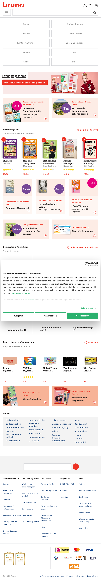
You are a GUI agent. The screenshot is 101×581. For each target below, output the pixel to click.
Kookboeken (35, 433)
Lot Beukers (49, 166)
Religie (55, 431)
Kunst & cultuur (37, 437)
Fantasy (10, 431)
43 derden (30, 299)
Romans (56, 435)
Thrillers (78, 438)
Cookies (80, 576)
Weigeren (18, 316)
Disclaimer (92, 576)
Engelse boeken (75, 24)
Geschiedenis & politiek (13, 435)
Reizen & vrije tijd (60, 427)
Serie (77, 420)
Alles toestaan (82, 316)
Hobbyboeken (13, 440)
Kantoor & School (26, 43)
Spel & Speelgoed (75, 43)
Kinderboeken (36, 429)
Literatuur (34, 440)
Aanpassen (49, 316)
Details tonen (87, 308)
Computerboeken (15, 427)
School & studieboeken (58, 439)
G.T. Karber (89, 166)
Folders (75, 61)
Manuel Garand (7, 164)
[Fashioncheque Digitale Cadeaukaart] (70, 361)
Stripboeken (80, 431)
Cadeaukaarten (74, 33)
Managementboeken (62, 424)
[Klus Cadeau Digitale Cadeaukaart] (90, 361)
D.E (74, 52)
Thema (77, 435)
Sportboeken (81, 427)
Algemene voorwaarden (51, 576)
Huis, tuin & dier (37, 420)
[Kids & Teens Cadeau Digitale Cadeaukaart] (50, 361)
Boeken (26, 24)
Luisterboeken (59, 420)
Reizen (26, 52)
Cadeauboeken (13, 424)
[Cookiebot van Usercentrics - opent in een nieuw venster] (86, 264)
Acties (26, 61)
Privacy (70, 576)
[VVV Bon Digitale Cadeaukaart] (30, 361)
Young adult (80, 442)
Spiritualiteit (80, 424)
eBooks (26, 33)
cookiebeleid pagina (21, 293)
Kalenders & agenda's (35, 424)
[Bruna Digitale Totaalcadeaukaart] (10, 361)
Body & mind (12, 420)
